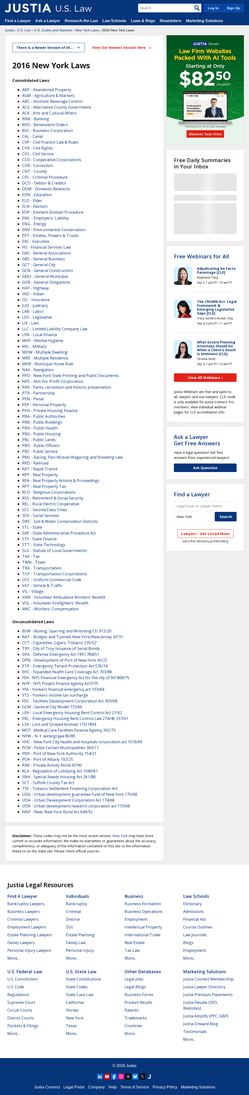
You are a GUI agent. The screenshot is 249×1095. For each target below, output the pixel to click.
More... (13, 958)
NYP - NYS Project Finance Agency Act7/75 (60, 683)
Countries (133, 1025)
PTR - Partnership (38, 393)
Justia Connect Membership (208, 979)
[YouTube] (107, 1076)
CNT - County (34, 171)
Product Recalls (138, 1002)
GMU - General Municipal (45, 276)
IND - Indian (33, 294)
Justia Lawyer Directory (204, 987)
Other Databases (142, 971)
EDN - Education (37, 194)
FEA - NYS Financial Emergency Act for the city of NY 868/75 (75, 677)
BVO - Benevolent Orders (45, 124)
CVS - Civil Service (38, 154)
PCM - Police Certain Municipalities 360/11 (60, 747)
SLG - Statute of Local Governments (54, 550)
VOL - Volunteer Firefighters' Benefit (55, 603)
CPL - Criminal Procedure (45, 177)
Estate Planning (80, 934)
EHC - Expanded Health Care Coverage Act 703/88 (67, 672)
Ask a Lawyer (48, 21)
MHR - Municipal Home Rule (47, 364)
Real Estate (134, 942)
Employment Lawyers (26, 927)
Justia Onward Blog (200, 1023)
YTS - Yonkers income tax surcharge (55, 695)
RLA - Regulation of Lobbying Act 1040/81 (60, 771)
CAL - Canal (32, 136)
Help (112, 1087)
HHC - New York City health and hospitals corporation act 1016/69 (82, 742)
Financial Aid (194, 919)
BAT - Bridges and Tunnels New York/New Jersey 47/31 (72, 636)
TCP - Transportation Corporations (54, 574)
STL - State (32, 527)
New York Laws (87, 30)
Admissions (193, 911)
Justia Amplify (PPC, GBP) (205, 1016)
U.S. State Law (81, 971)
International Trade (142, 934)
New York (120, 835)
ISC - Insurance (36, 299)
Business (133, 896)
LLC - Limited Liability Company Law (54, 329)
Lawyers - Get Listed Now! (205, 533)
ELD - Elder (32, 200)
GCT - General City (38, 264)
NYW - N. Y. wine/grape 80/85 (48, 736)
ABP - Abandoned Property (46, 89)
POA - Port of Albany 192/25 (47, 759)
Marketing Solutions (204, 21)
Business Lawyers (23, 911)
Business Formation (142, 903)
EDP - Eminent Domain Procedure (52, 212)
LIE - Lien (30, 323)
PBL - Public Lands (39, 439)
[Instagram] (121, 1076)
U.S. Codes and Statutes (53, 30)
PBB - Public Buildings (42, 422)
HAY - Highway (35, 288)
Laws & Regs (143, 21)
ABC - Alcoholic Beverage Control (52, 101)
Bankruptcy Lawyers (25, 903)
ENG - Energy (34, 224)
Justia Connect (47, 1087)
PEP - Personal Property (44, 404)
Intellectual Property (143, 927)
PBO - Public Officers (41, 445)
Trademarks (135, 1018)
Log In (213, 8)
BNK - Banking (35, 119)
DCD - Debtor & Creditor (44, 183)
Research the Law (81, 21)
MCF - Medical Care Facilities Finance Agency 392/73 (69, 730)
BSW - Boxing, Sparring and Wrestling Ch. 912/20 (66, 631)
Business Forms (138, 994)
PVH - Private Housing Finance (50, 410)
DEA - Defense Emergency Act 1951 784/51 (60, 654)
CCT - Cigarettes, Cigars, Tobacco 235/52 (59, 642)
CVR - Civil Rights (37, 148)
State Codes (77, 987)
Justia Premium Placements (208, 994)
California (75, 1002)
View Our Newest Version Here (119, 47)
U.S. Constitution (22, 979)
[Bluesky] (135, 1076)
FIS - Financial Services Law (46, 247)
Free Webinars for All (201, 256)
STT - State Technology (43, 544)
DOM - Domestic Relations (46, 189)
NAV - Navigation (38, 369)
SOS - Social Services (40, 515)
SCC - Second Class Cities (44, 509)
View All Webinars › (205, 377)
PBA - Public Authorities (43, 416)
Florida (72, 1010)
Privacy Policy (165, 1087)
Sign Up (233, 8)
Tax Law (132, 950)
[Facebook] (114, 1076)
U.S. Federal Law (24, 971)
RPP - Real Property (40, 474)
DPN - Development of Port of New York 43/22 (64, 660)
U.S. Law (24, 30)
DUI (69, 927)
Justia (9, 30)
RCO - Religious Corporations (49, 492)
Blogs (188, 942)
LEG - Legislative (37, 317)
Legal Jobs (133, 979)
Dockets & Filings (22, 1025)
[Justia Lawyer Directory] (149, 1076)
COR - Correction (37, 165)
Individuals (77, 896)
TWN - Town (33, 562)
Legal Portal (73, 1087)
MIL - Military (34, 346)
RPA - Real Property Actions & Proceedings (60, 480)
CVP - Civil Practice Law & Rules (50, 142)
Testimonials (195, 1031)
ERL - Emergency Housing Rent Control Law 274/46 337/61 (75, 718)
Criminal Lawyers (22, 919)
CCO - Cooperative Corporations (51, 159)
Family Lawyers (21, 942)
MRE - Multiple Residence (45, 358)
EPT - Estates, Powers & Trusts (50, 235)
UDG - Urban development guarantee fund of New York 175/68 (79, 794)
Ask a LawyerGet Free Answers (197, 440)
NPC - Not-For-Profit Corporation (52, 381)
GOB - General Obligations (46, 282)
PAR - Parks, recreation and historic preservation (66, 387)
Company (96, 1087)
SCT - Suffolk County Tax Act (48, 782)
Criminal (73, 911)
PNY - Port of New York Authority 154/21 (59, 753)
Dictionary (192, 903)
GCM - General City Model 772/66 (52, 707)
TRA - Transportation (42, 568)
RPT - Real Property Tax (44, 486)
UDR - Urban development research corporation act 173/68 (76, 806)
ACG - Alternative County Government (56, 107)
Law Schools (114, 21)
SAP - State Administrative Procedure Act (59, 533)
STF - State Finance (39, 539)
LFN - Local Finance (39, 334)
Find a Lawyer (18, 21)
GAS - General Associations (46, 253)
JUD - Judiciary (35, 305)
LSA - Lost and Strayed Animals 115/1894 (59, 724)
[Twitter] (142, 1076)
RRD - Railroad (35, 463)
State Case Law (79, 994)
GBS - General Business (43, 259)
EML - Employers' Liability (45, 218)
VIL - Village (33, 591)
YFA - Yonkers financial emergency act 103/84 (63, 689)
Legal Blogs (135, 987)
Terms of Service (134, 1087)
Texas (71, 1025)
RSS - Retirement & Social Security (52, 498)
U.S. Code (15, 987)
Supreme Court (21, 1002)
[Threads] (128, 1076)
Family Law (76, 942)
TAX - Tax (31, 556)
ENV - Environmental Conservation (54, 229)
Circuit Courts (19, 1010)
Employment (135, 919)
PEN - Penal (33, 399)
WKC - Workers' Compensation (50, 609)
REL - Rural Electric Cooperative (50, 504)
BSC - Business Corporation (47, 130)
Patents (131, 1010)
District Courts (20, 1018)
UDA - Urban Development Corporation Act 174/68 (68, 800)
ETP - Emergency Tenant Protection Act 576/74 (64, 666)
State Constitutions (83, 979)
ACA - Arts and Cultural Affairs (49, 113)
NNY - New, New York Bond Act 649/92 (57, 812)
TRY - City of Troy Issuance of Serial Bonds (61, 648)
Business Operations (143, 911)
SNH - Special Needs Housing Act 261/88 (59, 777)
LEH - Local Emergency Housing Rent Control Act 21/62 (72, 712)
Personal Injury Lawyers (29, 950)
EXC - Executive (35, 241)
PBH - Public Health (40, 428)
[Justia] (28, 8)
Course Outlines (198, 927)
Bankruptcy (76, 903)
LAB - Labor (33, 311)
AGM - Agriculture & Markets (48, 95)
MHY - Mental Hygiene (42, 340)
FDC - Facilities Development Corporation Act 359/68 (69, 701)
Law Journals (195, 934)
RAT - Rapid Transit (40, 469)
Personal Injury (80, 950)
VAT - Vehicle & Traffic (42, 585)
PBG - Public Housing (41, 434)
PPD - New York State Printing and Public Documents (70, 375)
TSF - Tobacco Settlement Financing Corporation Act (69, 788)
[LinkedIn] (100, 1076)
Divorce (73, 919)
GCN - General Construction (47, 270)
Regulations (18, 994)
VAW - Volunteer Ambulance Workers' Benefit (63, 597)
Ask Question (205, 467)
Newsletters (170, 21)
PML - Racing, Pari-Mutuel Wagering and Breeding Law (72, 457)
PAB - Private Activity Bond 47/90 (52, 765)
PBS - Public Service (40, 451)
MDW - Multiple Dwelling (45, 352)
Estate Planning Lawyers (29, 934)
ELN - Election (34, 206)
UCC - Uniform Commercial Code (51, 579)
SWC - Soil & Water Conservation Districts (60, 521)
